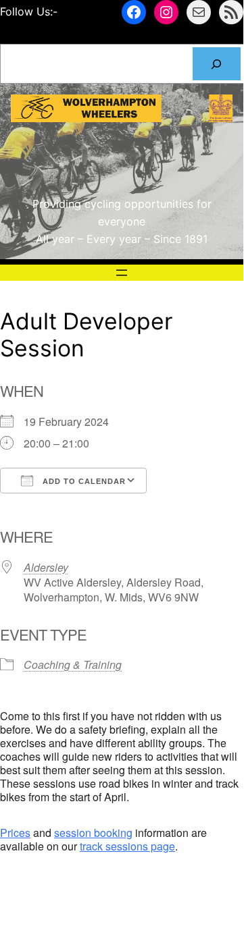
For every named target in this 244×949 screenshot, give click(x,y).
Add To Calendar (83, 481)
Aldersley (46, 567)
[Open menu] (122, 273)
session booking (93, 832)
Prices (15, 832)
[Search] (217, 63)
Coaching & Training (73, 664)
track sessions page (127, 846)
